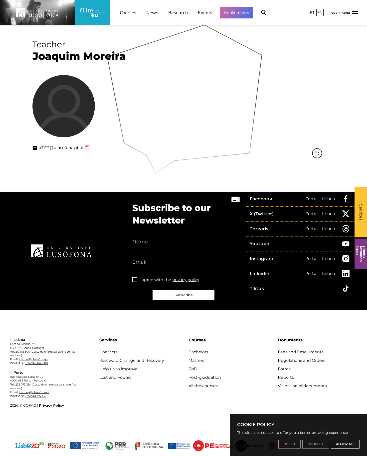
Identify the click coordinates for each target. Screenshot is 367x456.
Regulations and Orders (301, 360)
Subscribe (184, 295)
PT (312, 12)
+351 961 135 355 (35, 396)
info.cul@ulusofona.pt (33, 359)
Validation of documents (302, 385)
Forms (284, 369)
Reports (286, 377)
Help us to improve (118, 369)
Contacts (108, 352)
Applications (236, 12)
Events (205, 12)
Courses (128, 12)
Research (178, 12)
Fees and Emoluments (301, 352)
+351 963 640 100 (36, 363)
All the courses (203, 385)
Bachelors (198, 352)
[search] (264, 12)
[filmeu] (92, 12)
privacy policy (185, 279)
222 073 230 (23, 384)
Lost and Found (115, 377)
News (152, 12)
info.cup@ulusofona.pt (34, 392)
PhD (192, 369)
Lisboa (328, 198)
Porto (310, 198)
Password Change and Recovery (131, 360)
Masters (196, 360)
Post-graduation (204, 377)
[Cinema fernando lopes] (361, 254)
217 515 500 (22, 351)
